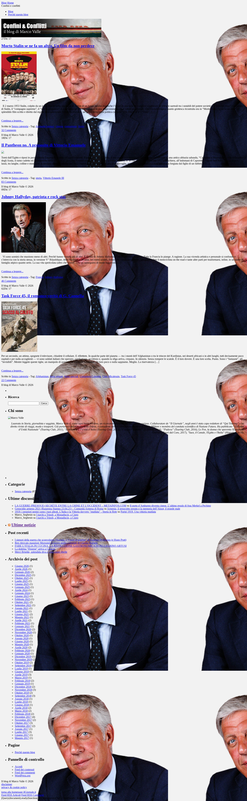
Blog (10, 11)
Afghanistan (42, 376)
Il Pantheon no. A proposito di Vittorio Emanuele (43, 145)
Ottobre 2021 (22, 602)
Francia (40, 277)
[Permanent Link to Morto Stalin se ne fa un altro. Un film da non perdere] (19, 100)
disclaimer (6, 784)
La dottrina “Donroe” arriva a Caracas (35, 548)
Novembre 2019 (23, 659)
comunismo (71, 126)
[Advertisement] (33, 458)
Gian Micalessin (110, 376)
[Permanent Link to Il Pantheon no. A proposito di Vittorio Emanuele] (2, 152)
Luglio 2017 (21, 732)
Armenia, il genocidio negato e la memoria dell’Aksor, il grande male (143, 508)
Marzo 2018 (21, 710)
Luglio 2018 (21, 701)
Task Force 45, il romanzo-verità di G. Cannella (42, 296)
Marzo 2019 (21, 677)
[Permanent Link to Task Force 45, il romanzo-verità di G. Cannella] (19, 350)
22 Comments (8, 380)
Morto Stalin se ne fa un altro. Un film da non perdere (47, 46)
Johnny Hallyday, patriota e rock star (33, 197)
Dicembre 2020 (23, 629)
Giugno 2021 (22, 614)
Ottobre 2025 (22, 578)
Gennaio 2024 (22, 593)
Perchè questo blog (18, 14)
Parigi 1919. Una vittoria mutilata (138, 511)
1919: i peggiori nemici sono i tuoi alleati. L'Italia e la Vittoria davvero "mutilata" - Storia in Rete (66, 511)
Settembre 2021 (23, 605)
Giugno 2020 (22, 641)
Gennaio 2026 (22, 572)
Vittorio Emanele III (53, 178)
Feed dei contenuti (24, 769)
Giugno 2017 (22, 735)
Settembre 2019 (23, 665)
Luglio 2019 (21, 668)
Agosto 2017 (22, 729)
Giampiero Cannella (90, 376)
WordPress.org (22, 775)
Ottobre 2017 (22, 723)
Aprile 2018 (21, 707)
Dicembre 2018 (23, 686)
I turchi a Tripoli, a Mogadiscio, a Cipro (57, 514)
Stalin (81, 126)
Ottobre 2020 (22, 635)
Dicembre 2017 (23, 716)
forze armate (56, 376)
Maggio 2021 (22, 617)
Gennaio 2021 (22, 626)
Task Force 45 (128, 376)
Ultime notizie (23, 525)
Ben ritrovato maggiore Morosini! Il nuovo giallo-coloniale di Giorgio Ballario (56, 542)
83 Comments (8, 181)
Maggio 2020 (22, 644)
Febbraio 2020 (22, 650)
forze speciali (71, 376)
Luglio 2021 (21, 611)
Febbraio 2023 (22, 599)
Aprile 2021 (21, 620)
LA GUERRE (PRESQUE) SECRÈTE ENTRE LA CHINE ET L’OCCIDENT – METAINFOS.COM (70, 505)
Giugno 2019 (22, 671)
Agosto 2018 (22, 698)
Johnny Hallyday (54, 277)
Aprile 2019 (21, 674)
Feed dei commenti (25, 772)
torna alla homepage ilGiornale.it (18, 792)
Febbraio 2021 (22, 623)
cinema (59, 126)
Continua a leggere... (12, 120)
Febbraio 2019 (22, 680)
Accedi (18, 766)
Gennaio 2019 (22, 683)
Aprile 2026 (21, 569)
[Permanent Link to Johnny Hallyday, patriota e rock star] (23, 251)
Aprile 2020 (21, 647)
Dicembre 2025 (23, 575)
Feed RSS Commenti (32, 795)
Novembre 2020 (23, 632)
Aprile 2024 (21, 590)
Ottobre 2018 (22, 692)
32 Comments (8, 130)
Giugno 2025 (22, 584)
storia (39, 178)
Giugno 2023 (22, 596)
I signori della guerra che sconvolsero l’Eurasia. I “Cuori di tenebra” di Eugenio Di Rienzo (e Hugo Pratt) (70, 539)
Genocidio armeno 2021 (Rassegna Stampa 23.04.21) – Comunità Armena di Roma (59, 508)
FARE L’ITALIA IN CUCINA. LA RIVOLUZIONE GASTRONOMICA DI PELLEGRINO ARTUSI (71, 545)
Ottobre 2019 (22, 662)
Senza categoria (20, 126)
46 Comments (8, 281)
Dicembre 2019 (23, 656)
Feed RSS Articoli (11, 795)
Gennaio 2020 (22, 653)
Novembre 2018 (23, 689)
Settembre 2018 (23, 695)
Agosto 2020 (22, 638)
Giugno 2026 (22, 566)
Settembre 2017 (23, 726)
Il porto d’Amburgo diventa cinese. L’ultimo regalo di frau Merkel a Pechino (170, 505)
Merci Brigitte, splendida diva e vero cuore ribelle (41, 551)
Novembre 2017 (23, 720)
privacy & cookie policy (14, 787)
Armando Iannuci (45, 126)
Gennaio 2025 (22, 587)
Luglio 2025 (21, 581)
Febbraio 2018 (22, 713)
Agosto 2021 (22, 608)
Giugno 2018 (22, 704)
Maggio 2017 (22, 738)
